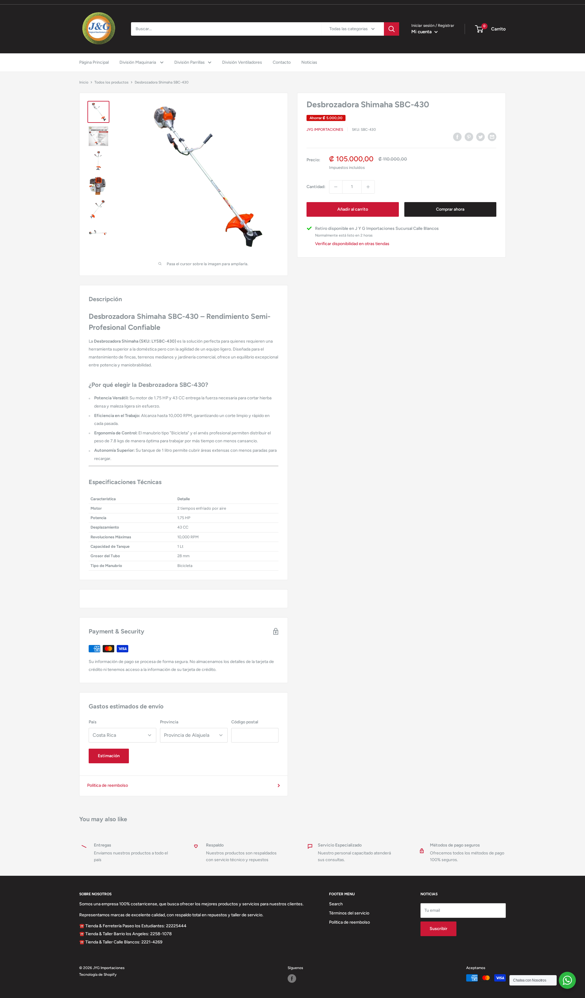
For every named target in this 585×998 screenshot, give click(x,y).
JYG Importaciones (325, 129)
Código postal (244, 722)
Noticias (309, 62)
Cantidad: (316, 186)
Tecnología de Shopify (97, 974)
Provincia (169, 722)
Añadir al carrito (352, 209)
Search (336, 904)
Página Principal (94, 62)
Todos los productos (111, 82)
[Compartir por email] (492, 137)
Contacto (282, 62)
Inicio (83, 82)
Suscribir (438, 928)
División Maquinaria (138, 62)
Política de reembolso (107, 785)
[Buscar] (391, 29)
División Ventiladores (242, 62)
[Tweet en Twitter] (480, 137)
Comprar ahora (450, 209)
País (93, 722)
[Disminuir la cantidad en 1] (335, 186)
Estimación (109, 755)
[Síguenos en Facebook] (292, 978)
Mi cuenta (422, 31)
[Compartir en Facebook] (457, 137)
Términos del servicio (349, 913)
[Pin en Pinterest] (469, 137)
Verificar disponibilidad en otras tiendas (352, 244)
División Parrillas (189, 62)
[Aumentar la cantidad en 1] (368, 186)
